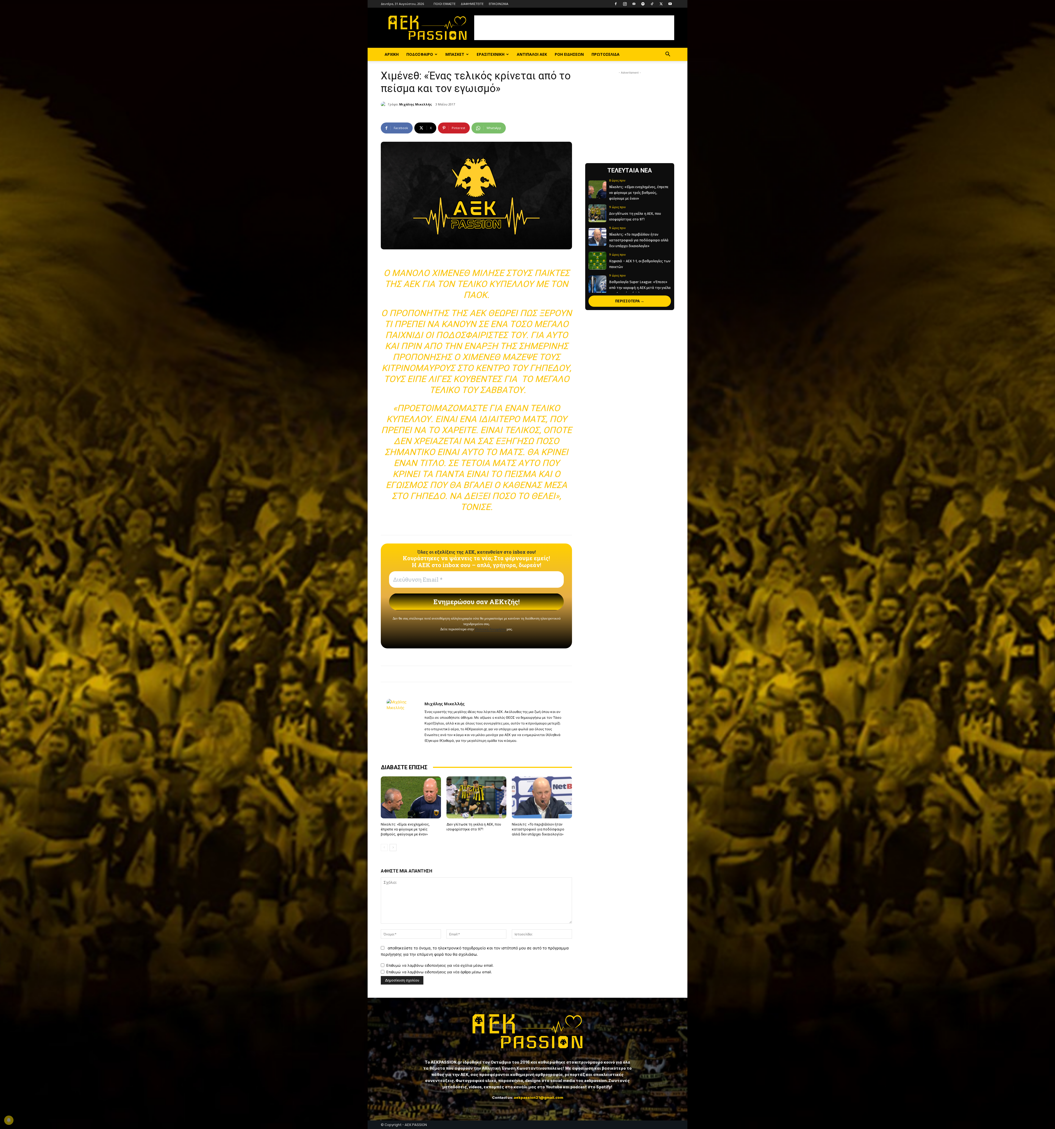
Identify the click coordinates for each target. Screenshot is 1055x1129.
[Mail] (634, 4)
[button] (667, 54)
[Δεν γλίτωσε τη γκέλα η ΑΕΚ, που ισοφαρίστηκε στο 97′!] (476, 797)
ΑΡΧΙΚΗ (392, 54)
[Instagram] (625, 4)
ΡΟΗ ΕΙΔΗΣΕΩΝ (569, 54)
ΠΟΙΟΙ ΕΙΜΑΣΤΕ (445, 4)
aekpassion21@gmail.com (538, 1097)
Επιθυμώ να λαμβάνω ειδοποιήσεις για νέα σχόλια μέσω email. (440, 965)
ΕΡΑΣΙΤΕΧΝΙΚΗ (490, 54)
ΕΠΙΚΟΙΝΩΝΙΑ (498, 4)
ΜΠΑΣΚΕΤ (454, 54)
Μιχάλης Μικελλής (415, 104)
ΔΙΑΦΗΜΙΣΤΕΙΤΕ (472, 4)
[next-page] (393, 847)
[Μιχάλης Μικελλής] (384, 104)
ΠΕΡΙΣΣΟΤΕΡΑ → (629, 301)
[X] (661, 4)
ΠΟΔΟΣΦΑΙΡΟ (419, 54)
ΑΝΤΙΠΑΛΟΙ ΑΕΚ (532, 54)
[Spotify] (643, 4)
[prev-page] (384, 847)
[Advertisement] (574, 27)
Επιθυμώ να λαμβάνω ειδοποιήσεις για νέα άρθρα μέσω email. (439, 972)
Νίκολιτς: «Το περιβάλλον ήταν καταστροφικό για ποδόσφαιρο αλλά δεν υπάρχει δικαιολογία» (538, 829)
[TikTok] (652, 4)
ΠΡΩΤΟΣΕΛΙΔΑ (606, 54)
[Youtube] (670, 4)
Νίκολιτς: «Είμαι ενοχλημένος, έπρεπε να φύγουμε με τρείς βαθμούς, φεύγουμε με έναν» (405, 829)
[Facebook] (616, 4)
